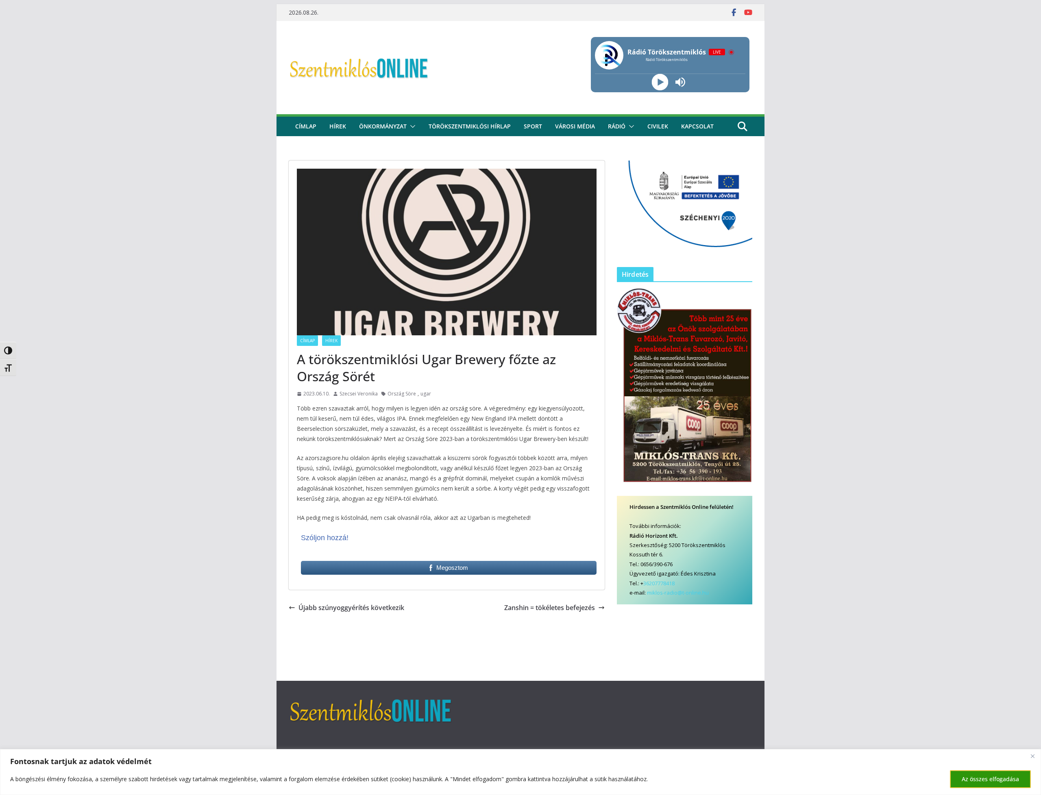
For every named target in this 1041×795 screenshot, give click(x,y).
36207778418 (659, 583)
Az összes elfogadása (990, 779)
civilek (657, 126)
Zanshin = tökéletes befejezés (549, 607)
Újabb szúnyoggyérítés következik (351, 607)
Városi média (575, 126)
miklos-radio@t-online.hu (678, 592)
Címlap (307, 340)
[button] (411, 126)
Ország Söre (402, 393)
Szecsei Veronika (359, 393)
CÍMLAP (305, 126)
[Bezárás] (1032, 756)
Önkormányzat (383, 126)
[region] (520, 772)
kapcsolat (697, 126)
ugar (425, 393)
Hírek (337, 126)
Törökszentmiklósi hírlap (470, 126)
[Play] (659, 82)
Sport (533, 126)
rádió (616, 126)
